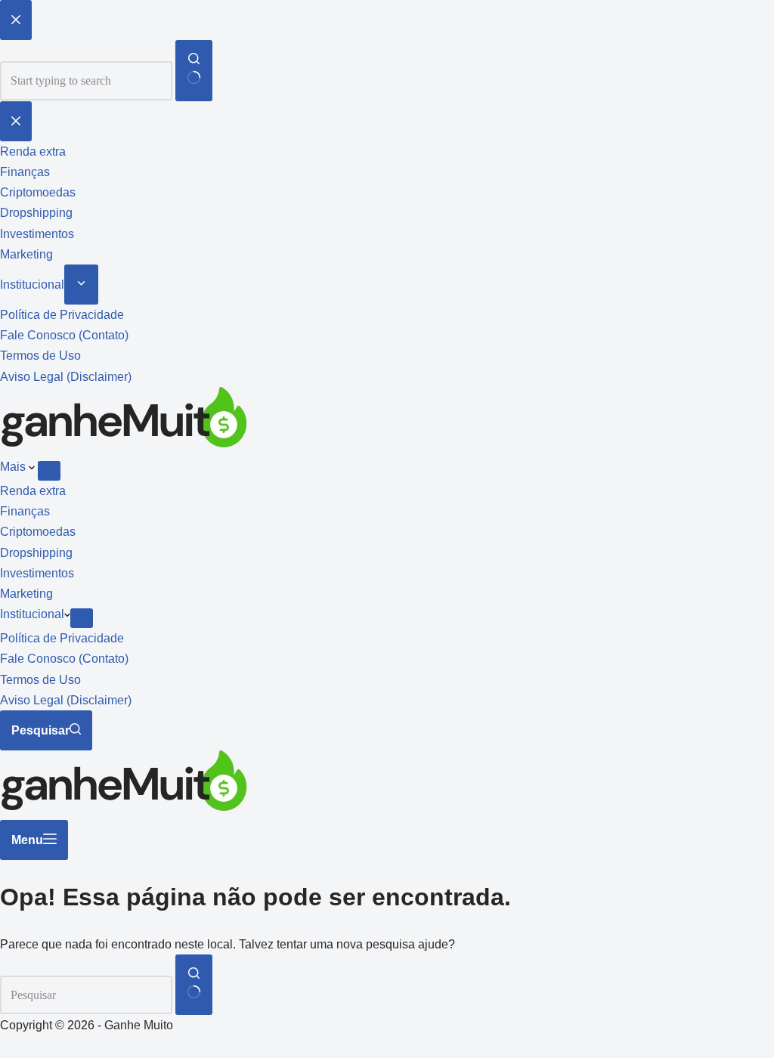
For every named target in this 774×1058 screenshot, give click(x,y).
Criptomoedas (38, 531)
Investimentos (37, 573)
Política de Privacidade (62, 638)
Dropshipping (36, 552)
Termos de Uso (40, 679)
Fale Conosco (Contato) (64, 658)
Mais (14, 466)
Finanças (25, 511)
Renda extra (33, 490)
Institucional (32, 614)
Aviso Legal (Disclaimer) (66, 700)
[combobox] (86, 995)
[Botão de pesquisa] (193, 984)
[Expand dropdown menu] (49, 471)
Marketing (26, 593)
